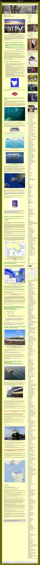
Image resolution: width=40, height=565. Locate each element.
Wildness (32, 4)
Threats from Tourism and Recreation (32, 249)
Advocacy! (24, 4)
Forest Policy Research (30, 381)
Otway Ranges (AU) (30, 206)
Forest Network (29, 379)
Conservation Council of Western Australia (32, 340)
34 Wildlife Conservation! (30, 158)
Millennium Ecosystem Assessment (31, 430)
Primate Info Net (29, 462)
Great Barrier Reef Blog (30, 396)
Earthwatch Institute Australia (31, 354)
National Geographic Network (31, 435)
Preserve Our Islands (30, 461)
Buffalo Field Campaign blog (31, 324)
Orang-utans (29, 204)
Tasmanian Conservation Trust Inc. (31, 501)
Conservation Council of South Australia (32, 339)
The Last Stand (29, 510)
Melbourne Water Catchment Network (32, 429)
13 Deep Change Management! (31, 149)
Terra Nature (29, 504)
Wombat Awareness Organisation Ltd (32, 550)
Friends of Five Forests (30, 387)
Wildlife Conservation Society (31, 541)
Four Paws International (30, 386)
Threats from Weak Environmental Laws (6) (32, 132)
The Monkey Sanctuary (30, 512)
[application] (32, 70)
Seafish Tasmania (12, 520)
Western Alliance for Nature (31, 535)
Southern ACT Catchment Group (31, 494)
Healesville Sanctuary (30, 403)
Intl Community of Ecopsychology (31, 413)
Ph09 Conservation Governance (31, 213)
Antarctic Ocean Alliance (30, 290)
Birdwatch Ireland (30, 313)
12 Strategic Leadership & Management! (32, 148)
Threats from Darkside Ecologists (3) (31, 116)
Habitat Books (29, 191)
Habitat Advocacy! (29, 17)
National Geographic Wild (30, 436)
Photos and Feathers (30, 460)
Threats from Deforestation (31, 232)
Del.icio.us (8, 521)
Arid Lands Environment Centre (31, 291)
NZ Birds (29, 452)
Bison (28, 174)
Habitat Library (35, 4)
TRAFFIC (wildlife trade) (30, 519)
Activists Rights (29, 283)
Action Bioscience (30, 282)
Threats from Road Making (30, 246)
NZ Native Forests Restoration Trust (31, 455)
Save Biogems (29, 476)
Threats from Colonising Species (31, 230)
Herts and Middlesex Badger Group (31, 405)
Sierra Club (29, 487)
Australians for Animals (30, 305)
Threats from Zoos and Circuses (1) (31, 134)
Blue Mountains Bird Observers (31, 315)
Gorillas (29, 189)
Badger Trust (29, 307)
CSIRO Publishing (30, 346)
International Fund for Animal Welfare (32, 412)
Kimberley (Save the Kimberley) (31, 421)
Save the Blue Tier (30, 479)
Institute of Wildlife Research (31, 410)
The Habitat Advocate (16, 9)
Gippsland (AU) (29, 188)
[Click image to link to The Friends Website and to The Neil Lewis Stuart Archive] (32, 78)
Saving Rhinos (29, 484)
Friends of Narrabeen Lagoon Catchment (32, 388)
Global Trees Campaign (30, 394)
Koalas (28, 197)
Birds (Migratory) (29, 173)
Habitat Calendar (29, 20)
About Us (14, 4)
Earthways (29, 355)
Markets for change (30, 427)
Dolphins (29, 181)
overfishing (5, 520)
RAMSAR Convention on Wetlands (31, 469)
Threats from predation (30, 245)
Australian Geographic (30, 296)
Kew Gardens (29, 419)
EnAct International (30, 361)
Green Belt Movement (30, 397)
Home (11, 4)
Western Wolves (29, 536)
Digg (9, 521)
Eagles (28, 183)
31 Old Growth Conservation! (31, 156)
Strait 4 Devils (29, 496)
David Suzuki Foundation (30, 348)
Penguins (29, 208)
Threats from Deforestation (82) (31, 117)
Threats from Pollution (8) (30, 128)
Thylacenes (29, 256)
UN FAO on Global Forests (30, 526)
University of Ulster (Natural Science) (32, 528)
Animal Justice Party (30, 289)
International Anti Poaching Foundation (32, 411)
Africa (28, 165)
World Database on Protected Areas (31, 553)
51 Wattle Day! (29, 163)
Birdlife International (30, 312)
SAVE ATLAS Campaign (30, 221)
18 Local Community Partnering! (31, 150)
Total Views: (28, 36)
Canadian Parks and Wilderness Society (32, 329)
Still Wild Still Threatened (30, 495)
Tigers (28, 257)
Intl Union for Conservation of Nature (32, 414)
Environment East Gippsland (31, 364)
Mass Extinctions (30, 428)
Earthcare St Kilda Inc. (30, 353)
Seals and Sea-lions (30, 224)
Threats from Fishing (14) (30, 121)
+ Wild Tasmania (29, 141)
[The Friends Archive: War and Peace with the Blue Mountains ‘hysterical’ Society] (32, 109)
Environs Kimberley (30, 370)
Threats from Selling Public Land (31, 247)
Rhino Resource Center (30, 471)
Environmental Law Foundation (31, 369)
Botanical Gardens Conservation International (32, 322)
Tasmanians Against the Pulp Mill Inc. (32, 503)
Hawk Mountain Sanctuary (30, 402)
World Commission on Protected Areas (32, 552)
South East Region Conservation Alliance (32, 493)
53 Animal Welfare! (30, 164)
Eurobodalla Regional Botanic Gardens (32, 373)
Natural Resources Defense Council (31, 444)
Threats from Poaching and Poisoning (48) (32, 127)
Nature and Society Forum (30, 446)
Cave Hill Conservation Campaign (31, 331)
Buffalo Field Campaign (30, 323)
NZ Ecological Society (30, 454)
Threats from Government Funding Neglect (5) (32, 122)
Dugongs (29, 182)
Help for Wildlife (29, 404)
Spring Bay (19, 520)
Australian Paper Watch (30, 298)
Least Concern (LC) (30, 198)
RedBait (9, 520)
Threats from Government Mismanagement (32, 238)
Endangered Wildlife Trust (30, 363)
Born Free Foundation (30, 320)
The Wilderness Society (10, 56)
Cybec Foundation (30, 347)
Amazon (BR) (29, 166)
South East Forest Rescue (30, 492)
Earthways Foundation (30, 356)
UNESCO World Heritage (30, 527)
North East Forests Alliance (31, 451)
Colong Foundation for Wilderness (31, 337)
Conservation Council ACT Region (31, 338)
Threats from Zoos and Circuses (31, 254)
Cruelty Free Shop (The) (30, 345)
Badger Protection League (30, 306)
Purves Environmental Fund (31, 463)
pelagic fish (7, 520)
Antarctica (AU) (29, 167)
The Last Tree (29, 511)
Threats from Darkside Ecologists (31, 231)
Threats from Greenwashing (31, 239)
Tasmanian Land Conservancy (31, 502)
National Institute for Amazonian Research (32, 437)
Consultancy (17, 4)
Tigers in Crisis (29, 517)
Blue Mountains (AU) (30, 175)
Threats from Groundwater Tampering (32, 240)
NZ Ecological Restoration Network (31, 453)
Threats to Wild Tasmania (30, 255)
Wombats (29, 262)
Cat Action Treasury (30, 330)
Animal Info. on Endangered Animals (32, 288)
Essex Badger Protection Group (31, 371)
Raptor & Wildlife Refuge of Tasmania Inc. (32, 470)
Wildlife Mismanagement (30, 542)
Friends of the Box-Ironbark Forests (31, 389)
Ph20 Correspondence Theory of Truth (32, 214)
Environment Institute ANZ (31, 365)
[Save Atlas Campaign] (32, 97)
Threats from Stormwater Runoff (31, 248)
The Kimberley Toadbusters (31, 509)
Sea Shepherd (29, 486)
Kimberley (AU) (29, 196)
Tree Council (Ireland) (30, 520)
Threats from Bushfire (30, 229)
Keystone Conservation (30, 420)
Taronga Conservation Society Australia (32, 500)
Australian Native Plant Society (31, 297)
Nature (28, 445)
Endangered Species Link (30, 362)
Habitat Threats (28, 4)
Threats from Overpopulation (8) (31, 126)
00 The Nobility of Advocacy (31, 142)
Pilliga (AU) (29, 215)
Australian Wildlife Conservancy (31, 304)
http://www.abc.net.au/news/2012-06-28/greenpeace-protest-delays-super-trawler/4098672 (14, 447)
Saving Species (29, 485)
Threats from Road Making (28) (31, 129)
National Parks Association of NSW (31, 438)
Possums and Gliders (30, 216)
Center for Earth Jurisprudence (31, 332)
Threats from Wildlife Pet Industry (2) (31, 133)
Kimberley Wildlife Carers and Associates (32, 422)
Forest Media (29, 378)
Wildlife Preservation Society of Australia (32, 544)
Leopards (29, 199)
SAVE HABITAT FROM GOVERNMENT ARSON (32, 223)
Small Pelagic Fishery (16, 520)
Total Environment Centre (30, 518)
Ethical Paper (29, 372)
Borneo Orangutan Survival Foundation (32, 321)
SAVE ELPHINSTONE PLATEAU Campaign (32, 222)
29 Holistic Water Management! (31, 155)
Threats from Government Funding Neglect (32, 237)
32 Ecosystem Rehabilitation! (31, 157)
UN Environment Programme (31, 525)
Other (28, 205)
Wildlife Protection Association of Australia (32, 545)
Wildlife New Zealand (30, 543)
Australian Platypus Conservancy (31, 299)
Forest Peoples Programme (31, 380)
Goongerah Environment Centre (31, 395)
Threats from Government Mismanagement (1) (32, 123)
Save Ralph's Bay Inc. (30, 477)
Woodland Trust (29, 551)
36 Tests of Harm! (30, 159)
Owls (28, 207)
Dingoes (29, 180)
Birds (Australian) (30, 172)
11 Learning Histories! (30, 147)
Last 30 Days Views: (29, 35)
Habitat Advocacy (30, 190)
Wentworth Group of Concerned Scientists (32, 534)
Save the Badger (29, 478)
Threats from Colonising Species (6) (31, 115)
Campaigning (20, 4)
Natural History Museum (30, 443)
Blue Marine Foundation (30, 314)
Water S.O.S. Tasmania (30, 533)
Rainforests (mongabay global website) (32, 468)
